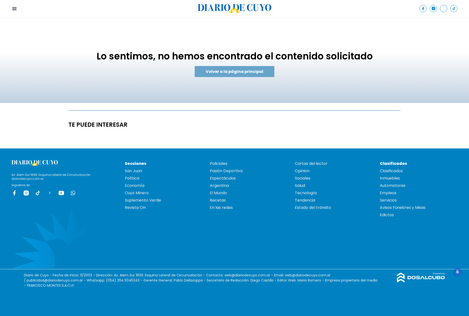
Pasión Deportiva (226, 171)
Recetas (218, 200)
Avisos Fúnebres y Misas (403, 207)
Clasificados (391, 171)
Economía (134, 185)
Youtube (61, 193)
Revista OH (135, 207)
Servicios (388, 200)
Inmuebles (390, 178)
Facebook (14, 193)
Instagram (26, 193)
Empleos (388, 193)
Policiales (218, 163)
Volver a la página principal (234, 71)
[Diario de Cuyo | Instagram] (433, 8)
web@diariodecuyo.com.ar (247, 275)
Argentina (219, 185)
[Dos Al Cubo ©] (421, 281)
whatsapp (73, 193)
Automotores (392, 185)
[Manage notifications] (457, 272)
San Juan (133, 171)
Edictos (387, 215)
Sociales (302, 178)
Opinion (302, 171)
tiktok (38, 193)
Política (132, 178)
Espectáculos (223, 178)
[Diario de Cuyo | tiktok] (454, 8)
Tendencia (305, 200)
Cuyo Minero (137, 193)
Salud (300, 185)
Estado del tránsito (313, 207)
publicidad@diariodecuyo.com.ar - (57, 280)
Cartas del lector (311, 163)
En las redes (221, 207)
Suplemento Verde (143, 200)
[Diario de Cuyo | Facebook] (423, 8)
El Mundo (218, 193)
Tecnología (306, 193)
